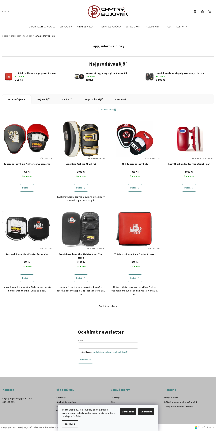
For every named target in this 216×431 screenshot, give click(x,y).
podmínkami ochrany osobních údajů (110, 352)
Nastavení (69, 424)
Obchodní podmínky (66, 402)
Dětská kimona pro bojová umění (180, 402)
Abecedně (120, 99)
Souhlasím (146, 411)
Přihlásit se (85, 359)
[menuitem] (42, 26)
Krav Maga (115, 398)
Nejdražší (67, 99)
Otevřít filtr (107, 109)
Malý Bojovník (171, 398)
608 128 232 (8, 402)
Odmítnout (128, 411)
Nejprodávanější (94, 99)
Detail (25, 187)
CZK (4, 11)
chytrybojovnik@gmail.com (17, 398)
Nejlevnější (43, 99)
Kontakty (60, 398)
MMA (112, 402)
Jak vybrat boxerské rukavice (178, 407)
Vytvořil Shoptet (206, 427)
